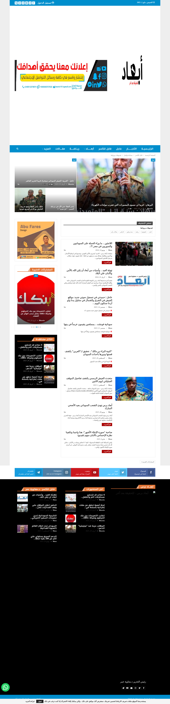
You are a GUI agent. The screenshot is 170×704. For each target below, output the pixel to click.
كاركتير (122, 232)
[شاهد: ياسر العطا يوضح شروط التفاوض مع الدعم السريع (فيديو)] (30, 200)
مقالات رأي (114, 232)
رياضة (137, 232)
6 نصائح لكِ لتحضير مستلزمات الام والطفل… (30, 346)
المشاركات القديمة (148, 462)
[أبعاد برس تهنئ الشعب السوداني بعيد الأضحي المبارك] (134, 416)
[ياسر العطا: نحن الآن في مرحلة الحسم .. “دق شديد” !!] (61, 200)
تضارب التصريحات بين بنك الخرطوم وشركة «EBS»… (30, 357)
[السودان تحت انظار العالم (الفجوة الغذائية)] (22, 529)
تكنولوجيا (144, 232)
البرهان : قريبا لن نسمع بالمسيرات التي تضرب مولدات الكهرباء (122, 205)
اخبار (150, 232)
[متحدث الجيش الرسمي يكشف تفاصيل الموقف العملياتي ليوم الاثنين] (134, 389)
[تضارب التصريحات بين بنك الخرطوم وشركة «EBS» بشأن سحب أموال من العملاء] (49, 359)
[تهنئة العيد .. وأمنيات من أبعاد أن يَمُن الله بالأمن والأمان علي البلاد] (134, 281)
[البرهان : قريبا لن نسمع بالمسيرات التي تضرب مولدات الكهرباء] (116, 185)
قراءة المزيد (30, 701)
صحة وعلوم (130, 232)
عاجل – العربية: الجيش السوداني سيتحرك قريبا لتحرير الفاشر (50, 181)
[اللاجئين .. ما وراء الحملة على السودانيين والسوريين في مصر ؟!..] (134, 254)
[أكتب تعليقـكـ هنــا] (80, 208)
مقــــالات (60, 149)
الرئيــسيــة (147, 149)
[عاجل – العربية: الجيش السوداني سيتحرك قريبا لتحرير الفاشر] (45, 173)
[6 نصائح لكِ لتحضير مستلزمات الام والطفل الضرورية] (49, 348)
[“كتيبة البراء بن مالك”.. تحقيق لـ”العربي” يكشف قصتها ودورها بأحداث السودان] (134, 362)
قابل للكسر (105, 149)
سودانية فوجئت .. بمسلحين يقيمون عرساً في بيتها (88, 324)
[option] (36, 299)
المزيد (47, 149)
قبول (40, 701)
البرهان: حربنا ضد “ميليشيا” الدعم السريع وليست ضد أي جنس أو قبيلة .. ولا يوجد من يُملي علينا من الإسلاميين (36, 312)
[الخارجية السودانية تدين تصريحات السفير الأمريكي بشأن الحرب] (22, 518)
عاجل (119, 149)
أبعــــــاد (90, 149)
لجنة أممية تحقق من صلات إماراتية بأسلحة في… (32, 379)
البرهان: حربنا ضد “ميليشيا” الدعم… (33, 367)
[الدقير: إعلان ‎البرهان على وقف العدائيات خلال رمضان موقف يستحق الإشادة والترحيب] (22, 508)
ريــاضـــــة (74, 149)
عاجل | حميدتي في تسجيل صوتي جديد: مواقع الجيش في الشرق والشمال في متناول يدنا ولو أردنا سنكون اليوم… (89, 300)
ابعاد (153, 160)
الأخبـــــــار (131, 149)
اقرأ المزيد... (107, 262)
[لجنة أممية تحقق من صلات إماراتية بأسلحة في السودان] (49, 380)
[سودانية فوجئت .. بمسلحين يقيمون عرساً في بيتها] (134, 335)
